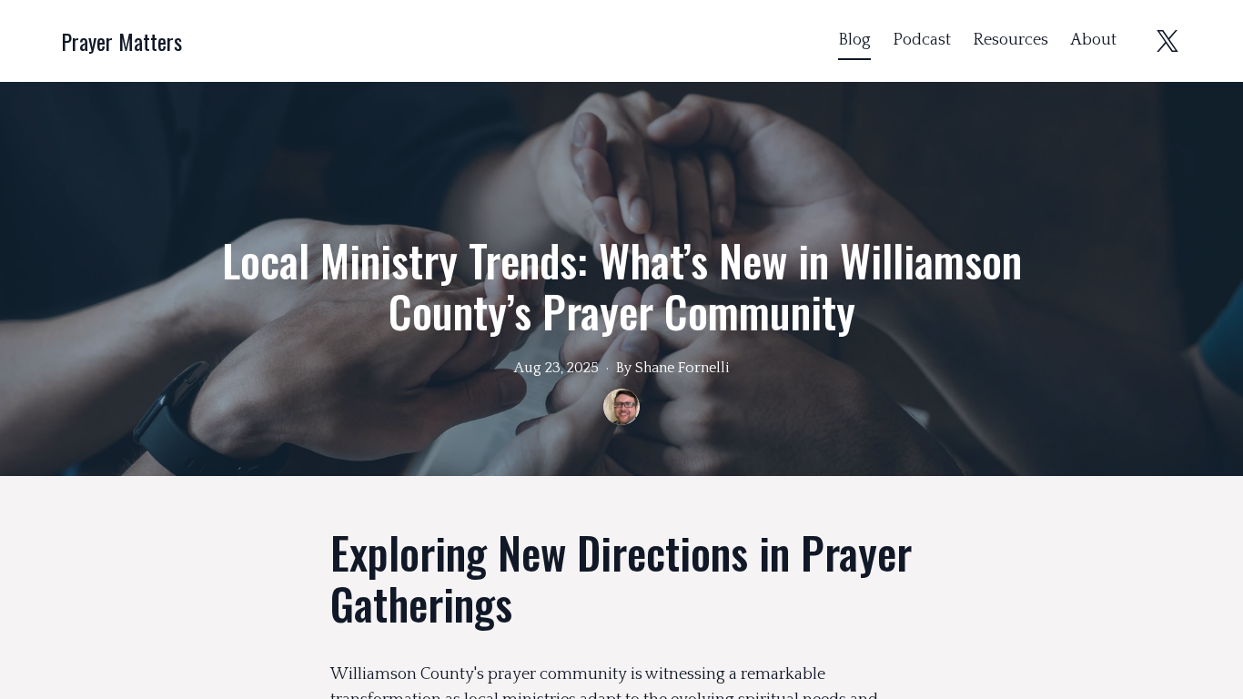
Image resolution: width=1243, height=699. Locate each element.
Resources (1010, 40)
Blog (854, 40)
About (1093, 40)
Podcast (922, 40)
